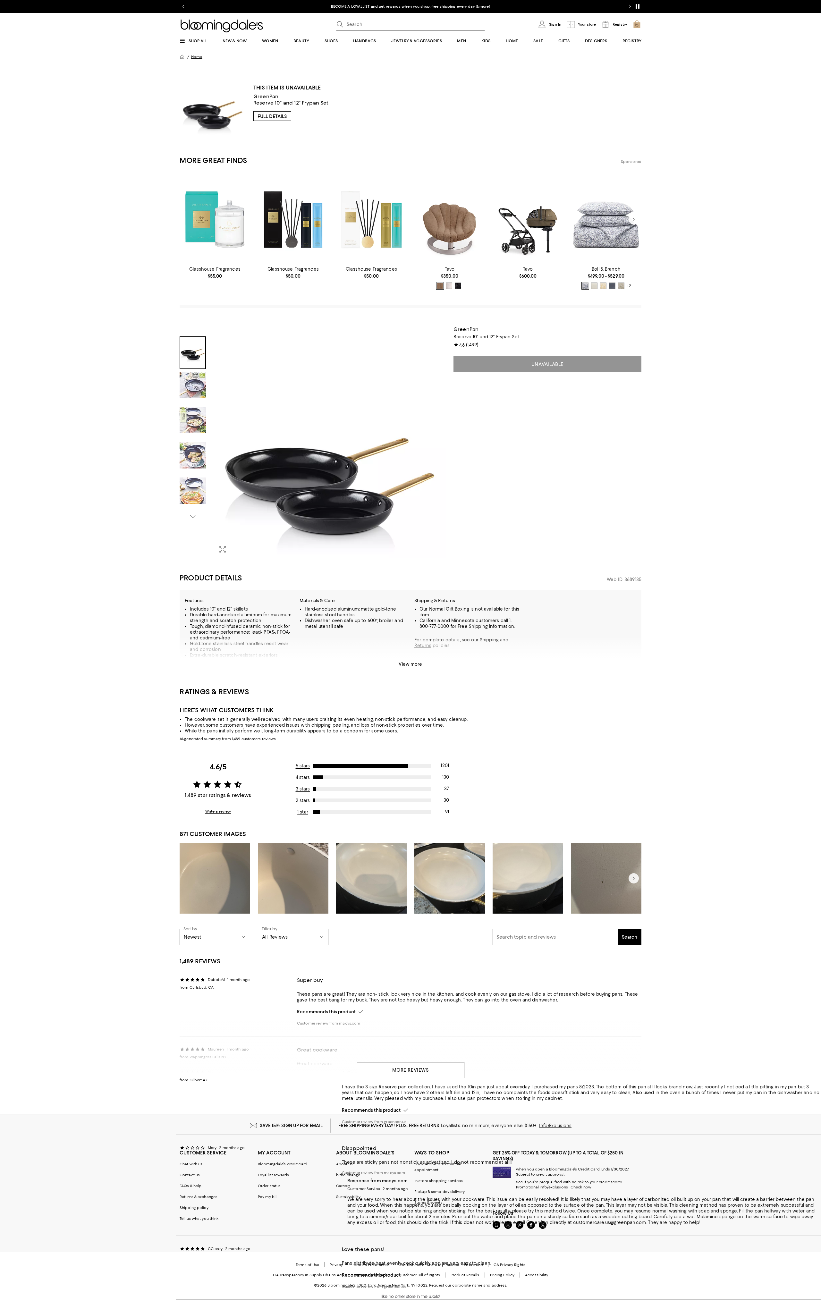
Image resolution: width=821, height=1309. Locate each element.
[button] (313, 442)
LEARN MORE (523, 6)
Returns (422, 645)
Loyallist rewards (273, 1175)
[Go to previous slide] (183, 6)
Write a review (218, 811)
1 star (302, 812)
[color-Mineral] (612, 286)
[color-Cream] (594, 286)
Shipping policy (194, 1207)
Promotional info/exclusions (542, 1187)
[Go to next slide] (630, 6)
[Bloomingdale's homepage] (182, 56)
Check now (581, 1187)
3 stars (303, 788)
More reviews (410, 1070)
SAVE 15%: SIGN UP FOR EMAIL (291, 1125)
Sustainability (348, 1197)
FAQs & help (190, 1186)
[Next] (634, 219)
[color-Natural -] (449, 286)
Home (196, 57)
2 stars (303, 800)
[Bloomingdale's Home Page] (222, 26)
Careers (343, 1186)
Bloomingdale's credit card (282, 1164)
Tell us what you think (199, 1218)
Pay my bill (267, 1197)
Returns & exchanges (198, 1197)
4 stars (303, 777)
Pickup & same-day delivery (439, 1191)
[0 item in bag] (636, 24)
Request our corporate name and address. (468, 1285)
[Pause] (637, 6)
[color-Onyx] (458, 286)
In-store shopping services (438, 1180)
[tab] (193, 352)
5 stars (303, 765)
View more (410, 664)
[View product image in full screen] (222, 549)
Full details (272, 116)
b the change (348, 1175)
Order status (269, 1186)
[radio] (440, 286)
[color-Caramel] (440, 286)
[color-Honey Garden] (603, 286)
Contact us (190, 1175)
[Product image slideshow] (330, 442)
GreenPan (265, 96)
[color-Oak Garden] (621, 286)
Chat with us (191, 1164)
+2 (629, 285)
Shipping (489, 639)
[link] (215, 272)
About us (344, 1164)
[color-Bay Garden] (585, 286)
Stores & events (428, 1202)
